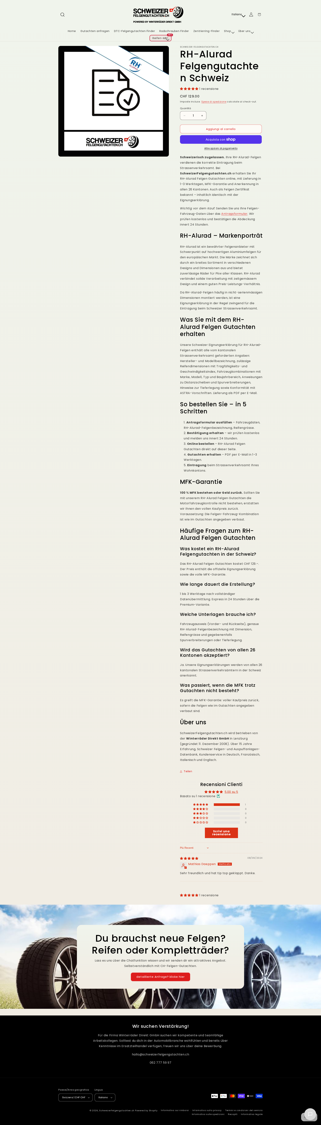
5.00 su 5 (231, 792)
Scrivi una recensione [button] (221, 832)
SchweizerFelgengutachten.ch (116, 1110)
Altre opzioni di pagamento (221, 148)
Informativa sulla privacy (207, 1110)
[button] (62, 14)
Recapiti (233, 1114)
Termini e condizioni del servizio (244, 1110)
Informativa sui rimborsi (175, 1110)
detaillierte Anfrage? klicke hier (160, 977)
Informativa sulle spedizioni (208, 1114)
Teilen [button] (188, 771)
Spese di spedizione (213, 101)
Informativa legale (252, 1114)
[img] (189, 858)
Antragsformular (234, 214)
